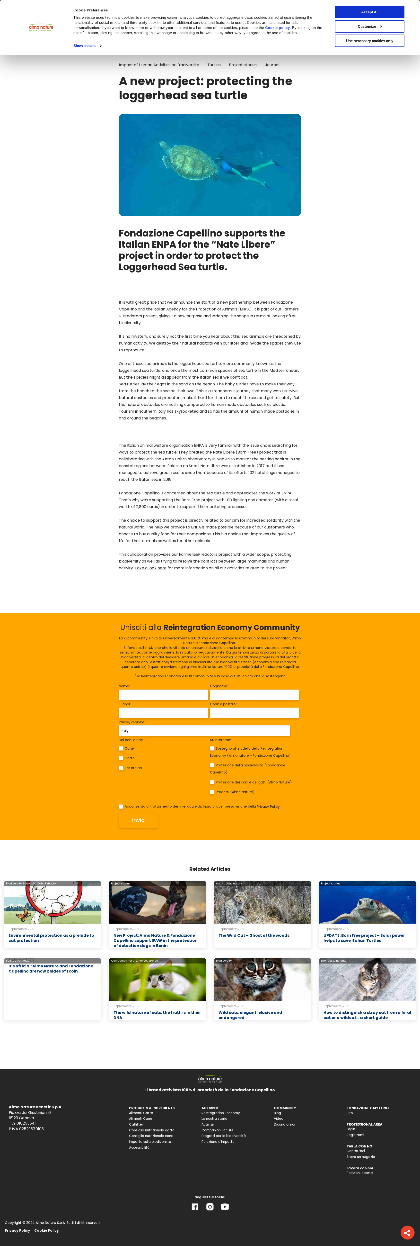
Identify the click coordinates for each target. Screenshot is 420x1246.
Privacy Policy (268, 806)
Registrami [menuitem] (355, 1135)
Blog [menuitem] (277, 1113)
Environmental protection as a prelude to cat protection (51, 938)
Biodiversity (224, 961)
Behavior (51, 883)
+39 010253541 (22, 1123)
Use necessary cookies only (369, 41)
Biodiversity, (14, 883)
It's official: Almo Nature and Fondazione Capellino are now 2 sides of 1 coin (51, 968)
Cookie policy (277, 28)
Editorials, (29, 883)
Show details (84, 46)
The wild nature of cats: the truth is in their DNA (157, 1015)
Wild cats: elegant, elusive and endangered (250, 1015)
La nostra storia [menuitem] (214, 1118)
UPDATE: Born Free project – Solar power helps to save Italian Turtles (364, 938)
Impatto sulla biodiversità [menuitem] (150, 1141)
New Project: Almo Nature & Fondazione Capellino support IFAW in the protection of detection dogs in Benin (156, 940)
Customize (367, 26)
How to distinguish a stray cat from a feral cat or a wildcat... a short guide (367, 1015)
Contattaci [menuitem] (356, 1151)
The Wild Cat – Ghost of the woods (254, 935)
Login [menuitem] (351, 1129)
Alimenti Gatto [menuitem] (141, 1113)
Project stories (243, 65)
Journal (272, 65)
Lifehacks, (328, 961)
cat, (218, 883)
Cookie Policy (46, 1230)
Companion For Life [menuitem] (217, 1130)
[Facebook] (195, 1210)
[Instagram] (209, 1210)
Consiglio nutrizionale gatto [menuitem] (152, 1130)
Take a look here (150, 568)
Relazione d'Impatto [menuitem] (218, 1141)
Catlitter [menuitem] (136, 1124)
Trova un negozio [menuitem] (361, 1157)
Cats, (40, 883)
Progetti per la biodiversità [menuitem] (223, 1136)
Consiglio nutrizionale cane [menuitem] (151, 1136)
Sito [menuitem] (350, 1113)
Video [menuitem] (278, 1118)
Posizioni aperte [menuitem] (360, 1173)
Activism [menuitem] (208, 1124)
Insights (341, 961)
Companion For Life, (124, 961)
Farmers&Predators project (205, 554)
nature (237, 883)
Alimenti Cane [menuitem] (140, 1118)
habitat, (227, 883)
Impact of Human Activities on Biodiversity (159, 65)
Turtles (214, 65)
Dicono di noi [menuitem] (284, 1124)
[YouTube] (224, 1210)
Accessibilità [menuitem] (139, 1147)
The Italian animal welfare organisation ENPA (161, 445)
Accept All (369, 12)
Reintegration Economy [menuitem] (220, 1113)
